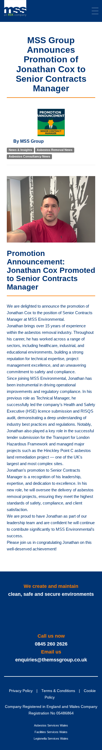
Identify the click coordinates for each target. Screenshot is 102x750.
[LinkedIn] (58, 615)
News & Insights (20, 150)
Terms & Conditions (58, 691)
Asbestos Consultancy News (29, 156)
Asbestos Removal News (54, 150)
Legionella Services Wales (51, 738)
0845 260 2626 (51, 644)
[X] (44, 615)
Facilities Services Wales (51, 732)
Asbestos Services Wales (51, 725)
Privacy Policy (21, 691)
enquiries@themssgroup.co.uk (51, 660)
